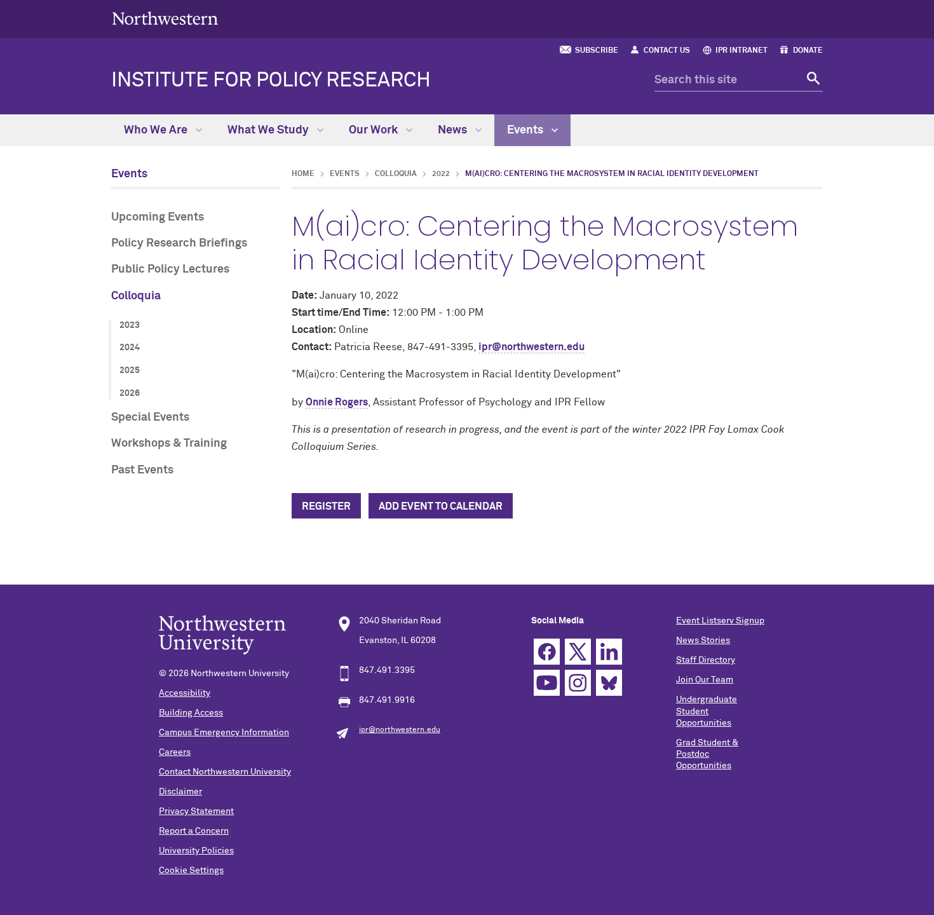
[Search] (812, 80)
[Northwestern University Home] (165, 18)
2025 (129, 370)
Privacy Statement (196, 811)
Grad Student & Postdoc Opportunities (707, 754)
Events (526, 130)
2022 (441, 174)
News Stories (703, 640)
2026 (129, 393)
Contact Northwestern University (225, 772)
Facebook (547, 652)
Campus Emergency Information (224, 732)
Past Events (142, 470)
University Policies (196, 850)
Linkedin (609, 652)
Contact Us (667, 51)
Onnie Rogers (337, 402)
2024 (129, 347)
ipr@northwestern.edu (531, 347)
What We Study (269, 130)
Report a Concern (194, 831)
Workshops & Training (169, 443)
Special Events (150, 417)
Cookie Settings (191, 870)
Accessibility (184, 693)
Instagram (578, 683)
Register (326, 506)
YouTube (547, 683)
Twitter (578, 652)
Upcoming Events (157, 217)
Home (303, 174)
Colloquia (136, 296)
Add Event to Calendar (441, 506)
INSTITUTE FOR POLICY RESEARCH (271, 81)
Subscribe (596, 51)
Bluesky (609, 683)
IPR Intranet (741, 51)
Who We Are (157, 130)
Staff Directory (705, 660)
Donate (808, 51)
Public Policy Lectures (170, 269)
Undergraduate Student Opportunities (706, 711)
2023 (129, 325)
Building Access (191, 712)
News (454, 130)
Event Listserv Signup (720, 620)
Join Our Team (704, 679)
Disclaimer (180, 791)
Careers (175, 752)
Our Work (374, 130)
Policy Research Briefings (179, 243)
